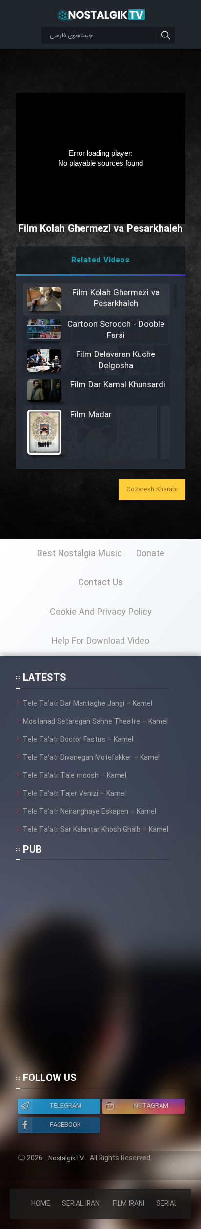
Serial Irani (81, 1203)
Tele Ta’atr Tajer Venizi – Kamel (74, 793)
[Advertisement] (100, 970)
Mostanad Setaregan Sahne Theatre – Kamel (95, 721)
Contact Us (100, 583)
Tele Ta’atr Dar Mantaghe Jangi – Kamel (87, 703)
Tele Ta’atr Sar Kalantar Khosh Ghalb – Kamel (95, 829)
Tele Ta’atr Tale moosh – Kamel (74, 775)
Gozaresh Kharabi (152, 489)
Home (40, 1203)
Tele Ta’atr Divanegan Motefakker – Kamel (91, 757)
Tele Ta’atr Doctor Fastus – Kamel (78, 739)
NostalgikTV (66, 1159)
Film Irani (128, 1203)
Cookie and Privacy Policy (101, 612)
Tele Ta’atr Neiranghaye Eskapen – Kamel (89, 811)
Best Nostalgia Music (79, 553)
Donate (150, 553)
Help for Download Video (100, 641)
